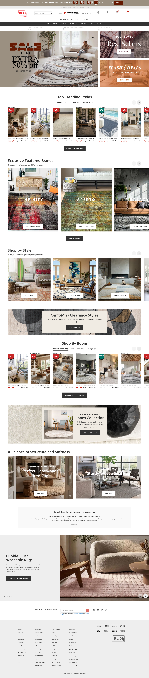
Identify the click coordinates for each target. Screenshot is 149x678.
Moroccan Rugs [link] (38, 652)
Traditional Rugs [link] (38, 666)
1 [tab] (4, 596)
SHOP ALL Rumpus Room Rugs (74, 395)
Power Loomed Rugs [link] (74, 666)
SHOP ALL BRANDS (74, 238)
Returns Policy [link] (21, 639)
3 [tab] (8, 596)
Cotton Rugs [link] (71, 629)
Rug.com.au (22, 626)
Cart (126, 14)
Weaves (83, 24)
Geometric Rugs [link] (38, 639)
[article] (17, 125)
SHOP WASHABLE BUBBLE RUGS (18, 579)
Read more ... (74, 525)
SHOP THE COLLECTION (90, 433)
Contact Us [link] (20, 632)
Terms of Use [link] (21, 656)
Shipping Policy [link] (21, 642)
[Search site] (51, 13)
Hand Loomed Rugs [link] (73, 659)
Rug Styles (38, 626)
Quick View (25, 141)
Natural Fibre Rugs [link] (39, 656)
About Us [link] (20, 629)
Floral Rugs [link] (37, 636)
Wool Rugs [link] (71, 646)
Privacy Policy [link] (21, 646)
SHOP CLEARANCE (74, 328)
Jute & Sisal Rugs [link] (73, 632)
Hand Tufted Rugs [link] (73, 663)
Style (55, 24)
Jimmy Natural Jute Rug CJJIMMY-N (18, 139)
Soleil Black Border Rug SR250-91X (85, 139)
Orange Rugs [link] (55, 649)
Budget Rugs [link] (38, 629)
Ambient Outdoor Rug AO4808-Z (107, 139)
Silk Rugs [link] (71, 639)
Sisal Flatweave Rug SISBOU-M (61, 139)
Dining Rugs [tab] (91, 349)
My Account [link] (20, 659)
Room (99, 24)
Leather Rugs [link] (72, 636)
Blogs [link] (19, 662)
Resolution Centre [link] (22, 652)
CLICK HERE (75, 7)
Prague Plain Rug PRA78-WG (106, 385)
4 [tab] (9, 596)
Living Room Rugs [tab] (77, 349)
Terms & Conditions (78, 613)
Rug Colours (56, 626)
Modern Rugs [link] (38, 649)
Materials (74, 24)
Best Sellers (75, 20)
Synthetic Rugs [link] (72, 642)
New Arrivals (64, 20)
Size (48, 24)
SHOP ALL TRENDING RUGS (74, 149)
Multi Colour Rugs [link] (56, 646)
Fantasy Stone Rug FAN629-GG (129, 385)
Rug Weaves (73, 649)
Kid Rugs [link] (37, 646)
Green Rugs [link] (54, 642)
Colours (64, 24)
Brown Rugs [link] (54, 636)
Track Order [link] (20, 636)
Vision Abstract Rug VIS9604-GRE (39, 385)
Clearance (85, 20)
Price (92, 24)
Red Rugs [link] (54, 659)
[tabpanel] (74, 568)
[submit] (87, 610)
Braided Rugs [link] (72, 653)
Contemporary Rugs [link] (39, 632)
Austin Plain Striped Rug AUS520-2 (130, 139)
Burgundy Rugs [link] (55, 639)
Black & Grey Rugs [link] (56, 629)
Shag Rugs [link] (37, 659)
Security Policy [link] (21, 649)
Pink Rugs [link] (54, 652)
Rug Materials (74, 626)
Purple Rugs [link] (54, 656)
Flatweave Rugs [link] (72, 656)
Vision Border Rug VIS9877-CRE (61, 385)
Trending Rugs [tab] (61, 102)
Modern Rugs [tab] (88, 102)
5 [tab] (11, 596)
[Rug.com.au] (22, 13)
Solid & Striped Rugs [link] (39, 662)
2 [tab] (6, 596)
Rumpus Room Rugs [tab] (60, 348)
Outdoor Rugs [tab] (75, 102)
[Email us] (83, 13)
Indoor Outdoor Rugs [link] (40, 642)
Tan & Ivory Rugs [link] (56, 662)
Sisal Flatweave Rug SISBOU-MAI (39, 139)
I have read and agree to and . (75, 614)
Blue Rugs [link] (54, 632)
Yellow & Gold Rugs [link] (56, 666)
